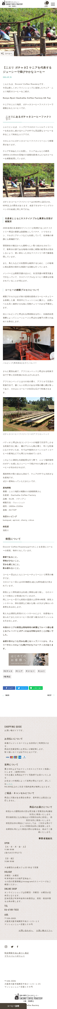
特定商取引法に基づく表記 (17, 953)
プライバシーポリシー (15, 956)
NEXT (49, 695)
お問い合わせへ (26, 930)
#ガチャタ (8, 671)
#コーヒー (30, 671)
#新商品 (7, 677)
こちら (10, 784)
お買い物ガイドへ (44, 930)
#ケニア (19, 671)
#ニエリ (41, 671)
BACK (8, 695)
